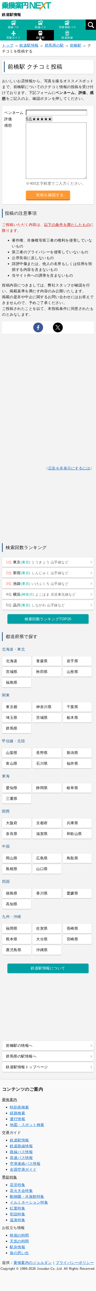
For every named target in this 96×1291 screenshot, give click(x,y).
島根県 (11, 869)
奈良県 (11, 834)
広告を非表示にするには (69, 468)
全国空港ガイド (23, 1169)
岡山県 (11, 858)
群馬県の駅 (54, 45)
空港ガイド (13, 37)
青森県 (42, 661)
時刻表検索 (19, 1107)
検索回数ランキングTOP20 (48, 619)
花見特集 (17, 1185)
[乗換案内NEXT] (29, 7)
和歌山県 (74, 834)
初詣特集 (17, 1214)
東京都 (11, 707)
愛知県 (11, 788)
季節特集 (9, 1177)
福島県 (11, 682)
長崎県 (72, 928)
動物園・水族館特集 (27, 1196)
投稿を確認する (50, 195)
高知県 (11, 904)
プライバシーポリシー (75, 1263)
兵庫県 (72, 823)
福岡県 (11, 928)
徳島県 (11, 893)
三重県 (11, 798)
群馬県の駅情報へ (21, 1056)
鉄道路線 (67, 37)
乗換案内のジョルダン (33, 1263)
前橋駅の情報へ (19, 1045)
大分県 (42, 939)
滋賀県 (42, 834)
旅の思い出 (19, 1253)
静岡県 (42, 788)
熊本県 (11, 939)
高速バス (40, 27)
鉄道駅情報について (48, 968)
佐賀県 (42, 928)
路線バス (13, 27)
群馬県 (11, 728)
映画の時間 (19, 1235)
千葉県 (72, 707)
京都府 (42, 823)
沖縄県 (42, 950)
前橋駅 (75, 45)
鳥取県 (72, 858)
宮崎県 (72, 939)
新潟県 (72, 753)
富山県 (11, 763)
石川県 (42, 763)
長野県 (42, 753)
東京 (37, 562)
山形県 (72, 672)
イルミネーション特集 (29, 1202)
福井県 (72, 763)
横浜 (41, 594)
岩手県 (72, 661)
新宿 (37, 573)
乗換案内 (9, 1100)
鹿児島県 (13, 950)
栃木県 (72, 717)
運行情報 (17, 1119)
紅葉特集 (17, 1208)
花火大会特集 (21, 1191)
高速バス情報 (21, 1158)
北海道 (11, 661)
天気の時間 (19, 1241)
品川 (35, 605)
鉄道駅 (40, 37)
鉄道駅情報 (11, 14)
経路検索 (17, 1113)
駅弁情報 (17, 1247)
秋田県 (42, 672)
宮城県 (11, 672)
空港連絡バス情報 (25, 1163)
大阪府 (11, 823)
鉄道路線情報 (21, 1146)
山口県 (42, 869)
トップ (8, 45)
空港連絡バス (67, 27)
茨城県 (42, 717)
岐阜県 (72, 788)
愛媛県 (72, 893)
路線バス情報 (21, 1152)
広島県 (42, 858)
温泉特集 (17, 1220)
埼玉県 (11, 717)
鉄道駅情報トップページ (27, 1067)
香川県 (42, 893)
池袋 (37, 583)
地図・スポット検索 (27, 1125)
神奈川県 (43, 707)
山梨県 (11, 753)
